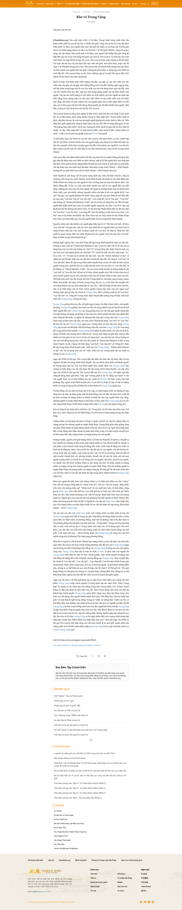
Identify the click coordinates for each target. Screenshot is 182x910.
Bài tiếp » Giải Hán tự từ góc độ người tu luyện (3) (82, 645)
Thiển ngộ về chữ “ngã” (64, 700)
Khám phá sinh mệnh (98, 882)
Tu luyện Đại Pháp (125, 878)
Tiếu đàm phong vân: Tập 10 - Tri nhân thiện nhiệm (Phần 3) (80, 783)
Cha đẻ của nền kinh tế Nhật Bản (66, 848)
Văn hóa (93, 874)
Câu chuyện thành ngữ (62, 840)
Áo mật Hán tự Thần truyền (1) (67, 720)
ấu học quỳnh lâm (60, 819)
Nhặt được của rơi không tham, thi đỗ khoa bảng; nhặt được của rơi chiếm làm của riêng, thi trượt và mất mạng (90, 764)
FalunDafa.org (64, 860)
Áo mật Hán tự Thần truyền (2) (67, 710)
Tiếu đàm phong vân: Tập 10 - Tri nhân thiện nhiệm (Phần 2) (80, 788)
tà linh (95, 133)
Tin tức (93, 891)
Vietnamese (146, 886)
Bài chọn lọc (126, 4)
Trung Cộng (91, 292)
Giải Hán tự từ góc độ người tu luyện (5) (71, 734)
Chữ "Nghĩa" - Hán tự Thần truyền (68, 696)
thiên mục (63, 491)
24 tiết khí (58, 811)
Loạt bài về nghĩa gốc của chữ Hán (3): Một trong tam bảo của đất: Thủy (84, 753)
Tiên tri (93, 878)
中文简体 (144, 878)
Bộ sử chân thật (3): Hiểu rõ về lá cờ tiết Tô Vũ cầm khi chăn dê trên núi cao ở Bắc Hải (90, 770)
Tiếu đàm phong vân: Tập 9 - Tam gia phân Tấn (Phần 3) (78, 797)
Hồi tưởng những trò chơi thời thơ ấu (70, 758)
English (144, 874)
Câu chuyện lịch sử (61, 836)
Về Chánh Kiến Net (35, 860)
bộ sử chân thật (60, 828)
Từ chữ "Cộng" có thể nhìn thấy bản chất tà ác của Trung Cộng (80, 729)
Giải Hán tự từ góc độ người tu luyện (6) (71, 725)
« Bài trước (57, 645)
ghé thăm (47, 891)
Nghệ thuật (95, 886)
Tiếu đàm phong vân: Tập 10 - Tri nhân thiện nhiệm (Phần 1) (80, 793)
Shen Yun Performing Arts (131, 860)
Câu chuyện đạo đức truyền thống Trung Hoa (70, 832)
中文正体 (144, 882)
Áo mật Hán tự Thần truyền (64, 815)
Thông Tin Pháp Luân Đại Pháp (103, 860)
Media (120, 882)
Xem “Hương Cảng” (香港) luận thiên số (71, 715)
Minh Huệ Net (80, 860)
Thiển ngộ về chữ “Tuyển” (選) (67, 705)
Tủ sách (144, 4)
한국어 (143, 891)
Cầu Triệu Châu (59, 844)
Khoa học (121, 874)
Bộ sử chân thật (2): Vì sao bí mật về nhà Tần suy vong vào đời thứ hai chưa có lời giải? (90, 777)
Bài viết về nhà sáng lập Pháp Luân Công (69, 823)
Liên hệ (51, 860)
